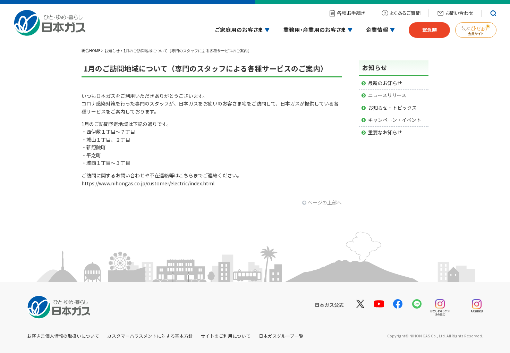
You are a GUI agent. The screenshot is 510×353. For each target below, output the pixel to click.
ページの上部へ (325, 202)
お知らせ (112, 51)
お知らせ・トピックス (392, 107)
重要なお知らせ (385, 132)
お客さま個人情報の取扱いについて (63, 336)
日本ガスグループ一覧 (281, 336)
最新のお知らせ (385, 82)
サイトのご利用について (225, 336)
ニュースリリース (387, 95)
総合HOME (91, 50)
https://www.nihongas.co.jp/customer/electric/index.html (148, 183)
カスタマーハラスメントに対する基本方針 (150, 336)
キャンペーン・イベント (394, 119)
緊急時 (429, 29)
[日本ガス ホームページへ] (49, 25)
